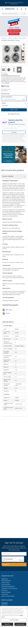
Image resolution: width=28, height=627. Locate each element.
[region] (14, 616)
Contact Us (4, 594)
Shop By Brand (5, 585)
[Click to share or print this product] (23, 44)
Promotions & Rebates (7, 586)
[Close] (26, 608)
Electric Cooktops (22, 38)
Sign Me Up (6, 564)
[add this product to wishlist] (23, 48)
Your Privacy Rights (14, 619)
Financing (4, 590)
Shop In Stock (5, 583)
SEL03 (6, 90)
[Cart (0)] (25, 9)
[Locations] (17, 9)
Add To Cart (14, 109)
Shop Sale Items (6, 581)
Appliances (3, 38)
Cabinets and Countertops (9, 588)
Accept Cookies (20, 624)
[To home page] (10, 9)
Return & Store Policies (7, 596)
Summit (8, 89)
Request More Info (15, 114)
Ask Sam (14, 132)
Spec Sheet (9, 310)
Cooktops (15, 38)
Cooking (9, 38)
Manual (8, 313)
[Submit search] (24, 13)
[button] (2, 9)
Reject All (7, 624)
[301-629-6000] (21, 9)
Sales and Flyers (6, 592)
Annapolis (4, 603)
